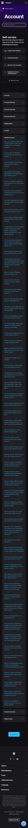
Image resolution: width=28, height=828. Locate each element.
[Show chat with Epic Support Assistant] (23, 823)
